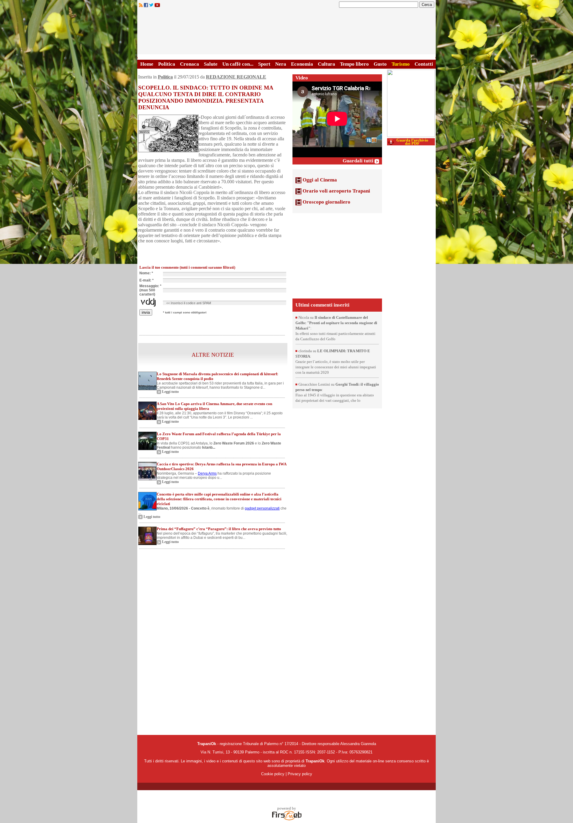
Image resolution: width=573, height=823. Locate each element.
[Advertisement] (337, 255)
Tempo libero (354, 64)
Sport (264, 64)
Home (146, 64)
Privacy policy (300, 774)
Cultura (326, 64)
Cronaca (189, 64)
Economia (302, 64)
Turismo (401, 64)
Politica (166, 64)
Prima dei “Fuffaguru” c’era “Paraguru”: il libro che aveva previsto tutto (219, 529)
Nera (280, 64)
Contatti (424, 64)
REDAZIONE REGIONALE (236, 76)
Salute (211, 64)
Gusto (380, 64)
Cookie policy (272, 774)
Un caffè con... (237, 64)
